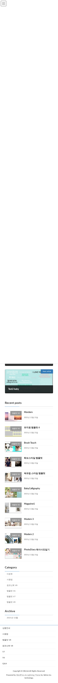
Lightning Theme (33, 675)
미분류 (10, 574)
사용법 (10, 580)
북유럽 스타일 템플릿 (34, 473)
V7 (3, 652)
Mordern (28, 412)
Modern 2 (29, 534)
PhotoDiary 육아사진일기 (37, 549)
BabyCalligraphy (32, 488)
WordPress (20, 675)
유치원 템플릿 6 (32, 427)
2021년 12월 (12, 618)
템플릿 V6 (11, 591)
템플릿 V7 (11, 596)
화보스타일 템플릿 (33, 458)
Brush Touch (30, 443)
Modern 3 (29, 519)
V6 (3, 658)
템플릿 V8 (11, 602)
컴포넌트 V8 (12, 585)
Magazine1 (29, 504)
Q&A (4, 663)
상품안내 (6, 628)
